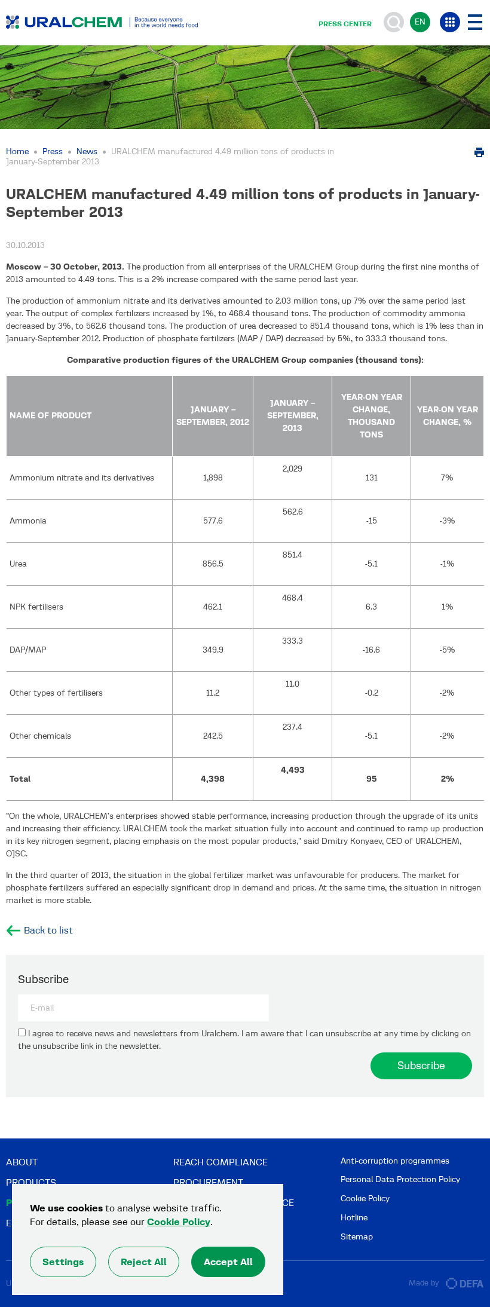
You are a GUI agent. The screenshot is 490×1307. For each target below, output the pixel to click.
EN (420, 22)
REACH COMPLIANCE (220, 1162)
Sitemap (357, 1237)
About (22, 1162)
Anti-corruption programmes (395, 1161)
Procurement (208, 1182)
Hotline (354, 1218)
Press (52, 151)
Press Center (345, 24)
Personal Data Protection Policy (400, 1179)
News (86, 151)
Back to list (48, 930)
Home (17, 151)
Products (31, 1182)
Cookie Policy (365, 1198)
